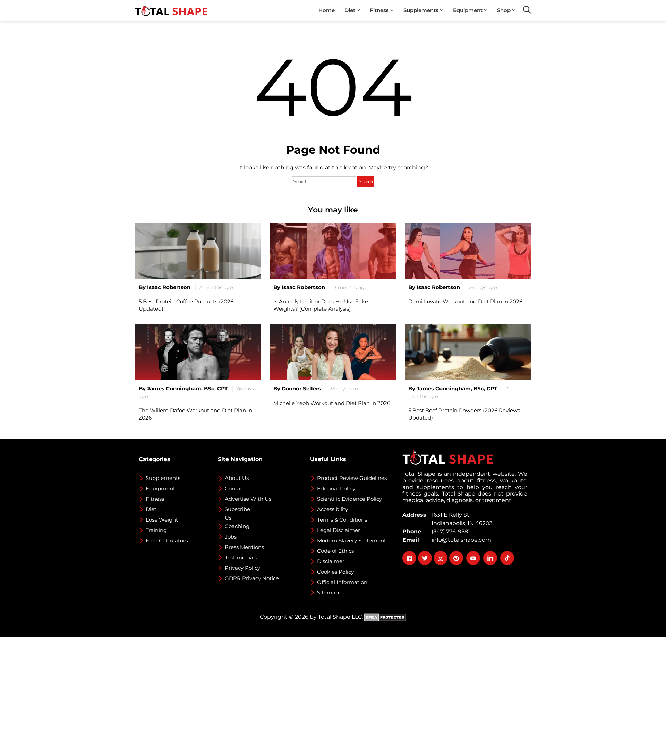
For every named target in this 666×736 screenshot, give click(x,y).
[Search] (527, 10)
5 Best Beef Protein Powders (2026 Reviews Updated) (464, 414)
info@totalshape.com (460, 539)
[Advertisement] (208, 686)
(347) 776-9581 (449, 531)
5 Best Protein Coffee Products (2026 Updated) (186, 305)
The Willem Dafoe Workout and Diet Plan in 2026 (195, 414)
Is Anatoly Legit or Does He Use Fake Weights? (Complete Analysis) (320, 305)
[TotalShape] (171, 10)
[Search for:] (324, 181)
